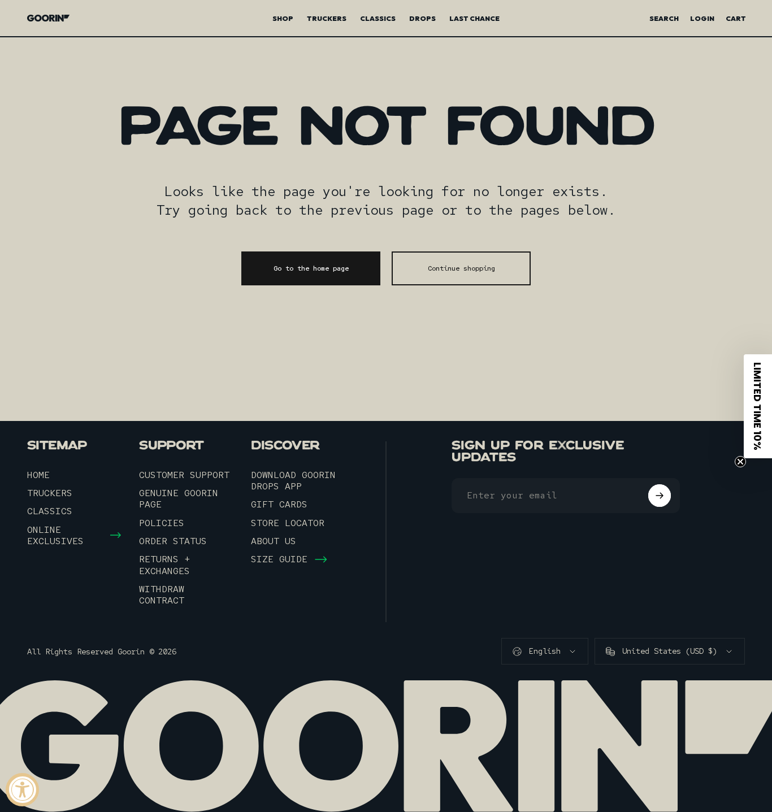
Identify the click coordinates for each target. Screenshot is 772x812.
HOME (38, 474)
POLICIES (161, 522)
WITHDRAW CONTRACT (161, 594)
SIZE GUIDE (279, 559)
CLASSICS (49, 510)
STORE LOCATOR (287, 522)
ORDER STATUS (173, 540)
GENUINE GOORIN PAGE (178, 498)
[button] (758, 406)
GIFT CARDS (279, 504)
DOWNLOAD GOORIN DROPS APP (293, 480)
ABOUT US (273, 540)
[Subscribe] (659, 495)
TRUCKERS (49, 492)
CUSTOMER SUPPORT (184, 474)
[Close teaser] (740, 461)
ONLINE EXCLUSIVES (55, 535)
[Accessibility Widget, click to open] (22, 789)
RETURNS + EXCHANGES (164, 564)
